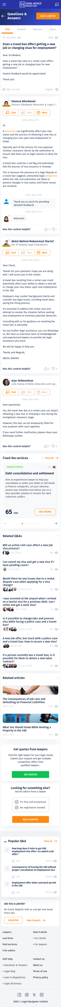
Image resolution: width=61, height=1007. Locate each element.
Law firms (8, 938)
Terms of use (40, 971)
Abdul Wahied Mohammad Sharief (32, 241)
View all (49, 458)
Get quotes (30, 774)
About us (38, 965)
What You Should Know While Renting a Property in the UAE (27, 729)
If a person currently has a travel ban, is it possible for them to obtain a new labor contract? (29, 658)
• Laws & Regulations (14, 977)
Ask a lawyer (48, 16)
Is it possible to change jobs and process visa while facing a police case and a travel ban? (29, 621)
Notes (53, 29)
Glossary (37, 29)
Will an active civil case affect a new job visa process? (28, 547)
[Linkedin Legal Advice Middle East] (41, 994)
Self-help (8, 959)
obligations (51, 175)
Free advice (9, 950)
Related (21, 29)
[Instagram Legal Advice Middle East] (26, 994)
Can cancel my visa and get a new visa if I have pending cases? (28, 563)
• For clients (39, 938)
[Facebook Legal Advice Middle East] (19, 994)
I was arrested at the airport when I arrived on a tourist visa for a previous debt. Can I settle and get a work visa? (29, 602)
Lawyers (7, 932)
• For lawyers (40, 944)
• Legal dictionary (12, 983)
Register (13, 920)
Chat (13, 112)
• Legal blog (9, 971)
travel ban (10, 131)
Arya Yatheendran (22, 380)
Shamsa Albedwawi (23, 101)
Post (7, 29)
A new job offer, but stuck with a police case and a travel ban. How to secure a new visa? (30, 640)
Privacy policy (40, 977)
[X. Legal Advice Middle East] (34, 994)
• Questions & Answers (15, 965)
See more (45, 511)
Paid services (10, 944)
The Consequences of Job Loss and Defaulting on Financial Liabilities (24, 700)
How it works (33, 920)
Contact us (39, 959)
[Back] (4, 16)
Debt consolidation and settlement (29, 473)
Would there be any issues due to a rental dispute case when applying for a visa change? (28, 582)
